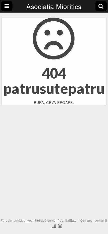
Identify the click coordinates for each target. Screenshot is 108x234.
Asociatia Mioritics (54, 6)
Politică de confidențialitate (56, 220)
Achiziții (101, 220)
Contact (86, 220)
